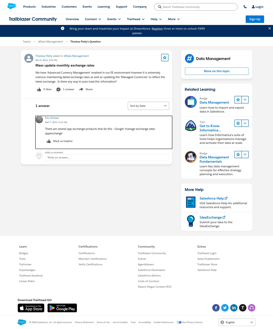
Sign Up (254, 19)
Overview (72, 19)
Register (157, 29)
